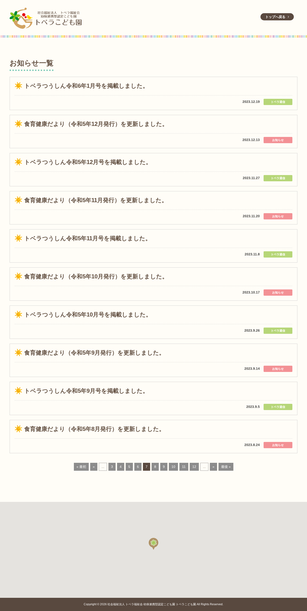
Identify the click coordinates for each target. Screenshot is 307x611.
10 (173, 467)
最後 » (226, 467)
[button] (153, 544)
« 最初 (81, 467)
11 (184, 467)
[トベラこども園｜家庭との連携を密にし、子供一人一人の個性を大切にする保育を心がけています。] (46, 17)
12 (194, 467)
